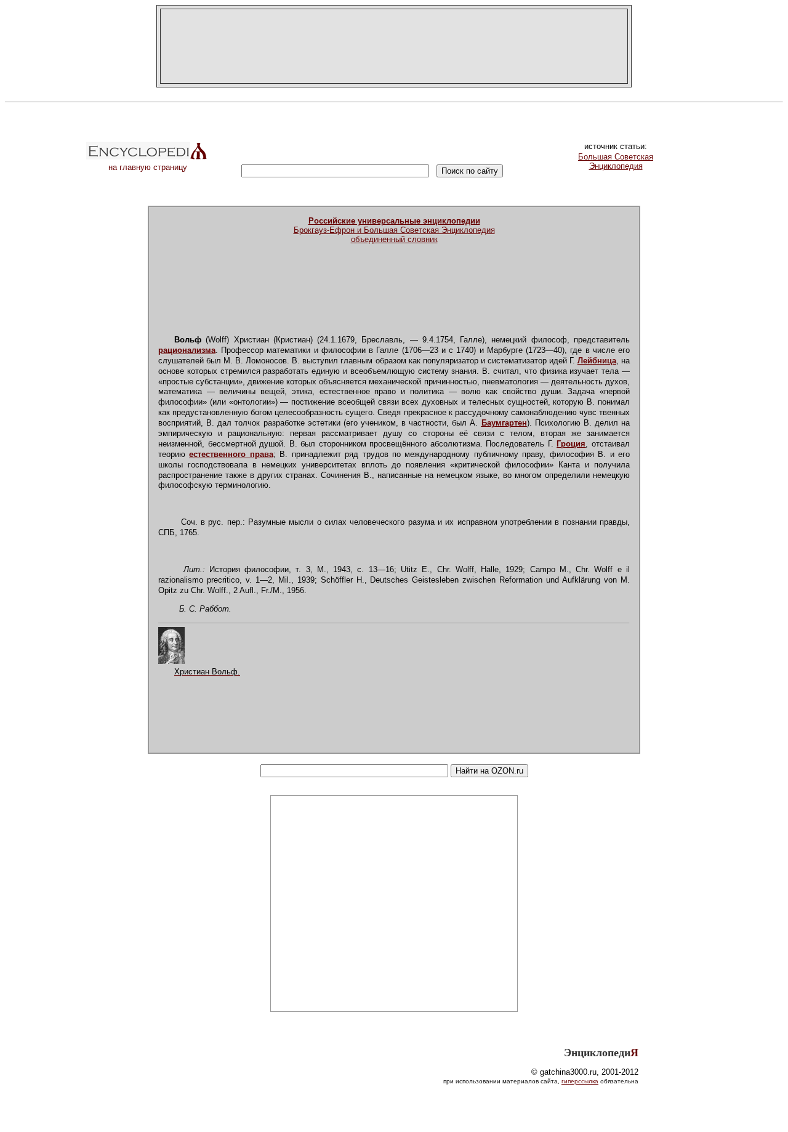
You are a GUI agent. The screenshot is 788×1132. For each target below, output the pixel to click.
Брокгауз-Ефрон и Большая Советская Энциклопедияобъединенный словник (394, 230)
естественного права (231, 454)
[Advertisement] (394, 46)
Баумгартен (504, 422)
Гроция (571, 443)
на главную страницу (147, 167)
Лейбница (596, 360)
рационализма (186, 350)
